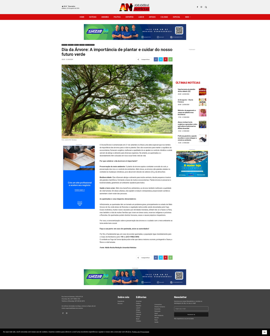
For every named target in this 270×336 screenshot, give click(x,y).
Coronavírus (158, 304)
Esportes (138, 305)
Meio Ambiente (90, 45)
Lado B (138, 308)
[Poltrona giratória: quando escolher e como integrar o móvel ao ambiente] (202, 138)
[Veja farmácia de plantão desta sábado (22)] (202, 91)
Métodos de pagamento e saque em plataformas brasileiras (187, 112)
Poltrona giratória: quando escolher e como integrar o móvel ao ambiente (187, 138)
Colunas (138, 312)
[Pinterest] (165, 59)
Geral (156, 313)
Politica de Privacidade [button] (140, 332)
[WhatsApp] (170, 59)
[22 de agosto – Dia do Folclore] (202, 102)
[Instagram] (201, 7)
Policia (138, 316)
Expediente (121, 301)
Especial (70, 45)
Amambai (139, 301)
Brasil (76, 45)
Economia (157, 309)
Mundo (157, 317)
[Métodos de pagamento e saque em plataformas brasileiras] (202, 112)
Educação (157, 311)
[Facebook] (197, 7)
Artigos (138, 310)
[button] (205, 7)
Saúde (156, 322)
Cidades (82, 45)
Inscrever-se (191, 314)
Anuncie (120, 303)
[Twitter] (161, 59)
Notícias (64, 45)
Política (138, 303)
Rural (156, 320)
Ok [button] (265, 332)
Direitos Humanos (160, 306)
